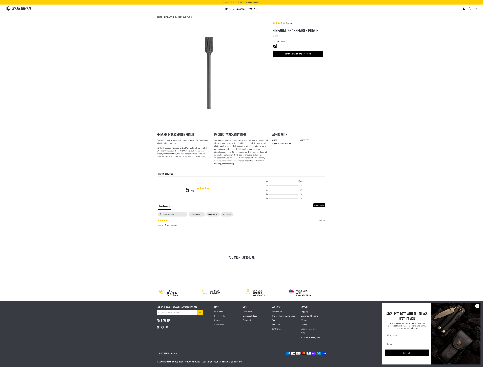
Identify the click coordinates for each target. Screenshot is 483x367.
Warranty (305, 320)
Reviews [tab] (164, 206)
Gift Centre (247, 312)
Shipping (304, 312)
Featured (247, 320)
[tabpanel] (241, 228)
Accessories (219, 324)
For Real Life (277, 312)
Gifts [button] (245, 306)
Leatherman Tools (168, 362)
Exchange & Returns (309, 316)
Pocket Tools (219, 316)
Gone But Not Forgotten (310, 337)
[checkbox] (227, 214)
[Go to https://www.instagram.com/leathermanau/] (162, 327)
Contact (304, 324)
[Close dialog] (477, 306)
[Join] (200, 313)
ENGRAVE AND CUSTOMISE (233, 2)
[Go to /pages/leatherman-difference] (306, 292)
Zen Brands (276, 329)
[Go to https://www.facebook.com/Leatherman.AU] (158, 327)
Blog (273, 320)
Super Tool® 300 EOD (281, 144)
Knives (217, 320)
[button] (227, 8)
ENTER (407, 352)
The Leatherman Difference (283, 316)
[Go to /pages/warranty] (263, 292)
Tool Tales (276, 324)
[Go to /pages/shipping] (177, 292)
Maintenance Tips (308, 329)
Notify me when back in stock (298, 54)
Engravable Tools (250, 316)
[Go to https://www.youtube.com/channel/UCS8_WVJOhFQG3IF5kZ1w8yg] (167, 327)
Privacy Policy (192, 362)
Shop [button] (216, 306)
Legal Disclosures (211, 362)
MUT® (167, 157)
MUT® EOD (304, 140)
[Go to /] (18, 8)
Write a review (319, 205)
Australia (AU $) (167, 353)
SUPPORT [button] (304, 306)
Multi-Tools (218, 312)
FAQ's (303, 333)
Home (159, 17)
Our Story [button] (276, 306)
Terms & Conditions (232, 362)
